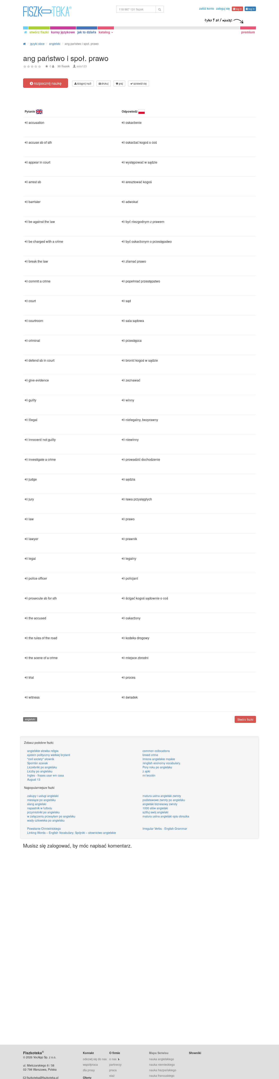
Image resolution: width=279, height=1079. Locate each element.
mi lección (149, 775)
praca (113, 1070)
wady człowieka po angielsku (46, 820)
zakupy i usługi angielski (42, 796)
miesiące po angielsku (41, 800)
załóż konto (206, 8)
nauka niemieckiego (162, 1064)
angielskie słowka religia (42, 751)
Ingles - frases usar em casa (45, 775)
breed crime (150, 755)
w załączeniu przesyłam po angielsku (51, 816)
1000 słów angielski (155, 808)
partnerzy (115, 1064)
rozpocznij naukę (47, 83)
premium (248, 32)
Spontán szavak (37, 763)
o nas (112, 1059)
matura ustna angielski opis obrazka (166, 816)
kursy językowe (63, 32)
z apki (146, 771)
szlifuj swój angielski (155, 812)
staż (112, 1075)
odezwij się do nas (95, 1059)
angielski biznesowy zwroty (160, 804)
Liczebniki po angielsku (42, 767)
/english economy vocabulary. (162, 763)
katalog (105, 32)
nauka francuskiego (161, 1075)
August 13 (33, 779)
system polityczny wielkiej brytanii (48, 755)
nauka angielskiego (161, 1059)
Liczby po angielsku (39, 771)
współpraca (90, 1064)
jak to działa (86, 32)
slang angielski (36, 804)
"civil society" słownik (40, 759)
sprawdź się (140, 83)
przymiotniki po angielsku (43, 812)
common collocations (156, 751)
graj (120, 83)
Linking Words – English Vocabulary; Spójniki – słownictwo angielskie (71, 833)
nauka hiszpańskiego (162, 1070)
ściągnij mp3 (84, 83)
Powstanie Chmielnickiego (44, 828)
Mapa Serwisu (159, 1053)
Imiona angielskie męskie (159, 759)
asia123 (82, 66)
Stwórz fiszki (245, 719)
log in (238, 8)
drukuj (104, 83)
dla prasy (89, 1070)
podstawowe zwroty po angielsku (164, 800)
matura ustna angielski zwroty (162, 796)
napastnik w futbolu (39, 808)
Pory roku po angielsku (157, 767)
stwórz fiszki (39, 32)
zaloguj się (223, 8)
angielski (30, 719)
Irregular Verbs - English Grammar (165, 828)
